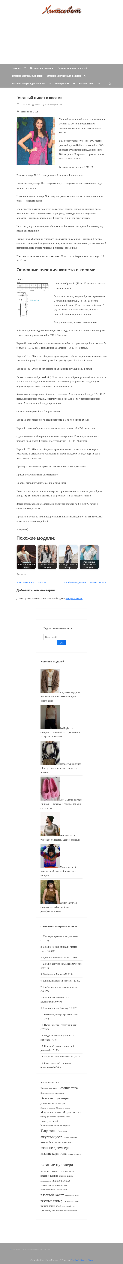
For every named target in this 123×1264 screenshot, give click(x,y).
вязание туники (49, 1171)
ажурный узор (51, 1136)
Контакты (17, 1249)
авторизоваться (74, 598)
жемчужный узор (68, 1206)
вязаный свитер (51, 1200)
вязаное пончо (47, 1185)
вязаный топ (72, 1201)
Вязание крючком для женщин (64, 76)
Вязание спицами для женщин (28, 83)
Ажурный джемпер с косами (58, 1056)
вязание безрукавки (50, 1141)
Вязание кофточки (48, 1088)
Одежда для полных (48, 1116)
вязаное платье (61, 1180)
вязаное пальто (45, 1181)
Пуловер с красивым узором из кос (61, 936)
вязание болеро (67, 1142)
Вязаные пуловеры (54, 1098)
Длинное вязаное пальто (55, 957)
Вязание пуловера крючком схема (61, 1014)
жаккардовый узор (50, 1205)
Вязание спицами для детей (72, 68)
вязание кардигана (53, 1153)
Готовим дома (86, 83)
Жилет (23, 574)
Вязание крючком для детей (27, 76)
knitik (37, 104)
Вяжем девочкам (48, 1082)
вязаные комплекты (47, 1189)
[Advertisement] (61, 37)
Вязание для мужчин (41, 68)
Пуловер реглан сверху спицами (60, 1024)
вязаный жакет (52, 1194)
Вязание (16, 68)
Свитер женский (49, 1121)
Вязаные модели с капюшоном (52, 1093)
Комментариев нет (53, 104)
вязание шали (67, 1171)
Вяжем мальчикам (64, 1083)
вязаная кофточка (70, 1137)
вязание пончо (45, 1159)
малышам (59, 1210)
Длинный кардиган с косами (57, 980)
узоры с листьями (70, 1210)
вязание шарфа (66, 1175)
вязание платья (74, 1153)
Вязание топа (68, 1087)
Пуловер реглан (63, 1116)
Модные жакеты (72, 1112)
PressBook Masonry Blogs (82, 1260)
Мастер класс (62, 83)
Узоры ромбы (62, 1131)
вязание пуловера (56, 1164)
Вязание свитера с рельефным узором (62, 963)
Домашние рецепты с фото (53, 1103)
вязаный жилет (72, 1195)
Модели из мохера (63, 1108)
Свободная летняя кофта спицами (60, 987)
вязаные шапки (62, 1189)
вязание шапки (49, 1175)
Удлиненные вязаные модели (55, 1125)
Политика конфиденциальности (36, 1249)
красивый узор (47, 1210)
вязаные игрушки (61, 1185)
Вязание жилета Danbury (55, 1008)
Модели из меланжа (47, 1108)
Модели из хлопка (50, 1112)
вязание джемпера (54, 1147)
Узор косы (48, 1130)
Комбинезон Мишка (53, 974)
